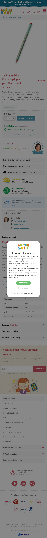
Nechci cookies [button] (23, 288)
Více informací (13, 277)
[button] (23, 293)
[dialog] (23, 269)
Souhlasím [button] (23, 283)
